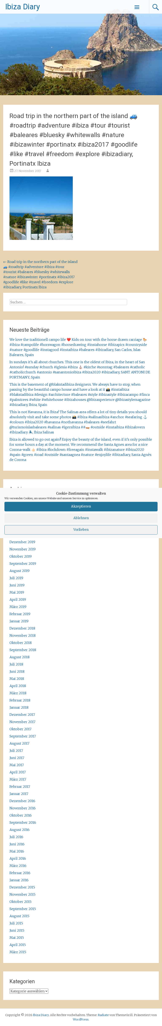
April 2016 (17, 858)
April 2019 (17, 599)
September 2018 (22, 650)
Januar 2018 (18, 707)
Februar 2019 (19, 614)
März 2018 (17, 693)
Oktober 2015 (20, 901)
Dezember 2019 (22, 542)
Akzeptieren (81, 506)
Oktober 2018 (20, 643)
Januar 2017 (18, 794)
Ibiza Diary (22, 6)
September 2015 (22, 909)
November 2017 (22, 722)
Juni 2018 (16, 671)
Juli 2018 (16, 664)
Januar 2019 (18, 621)
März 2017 (17, 779)
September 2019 (22, 563)
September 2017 (22, 736)
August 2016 (19, 830)
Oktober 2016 (20, 815)
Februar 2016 (19, 873)
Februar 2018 (19, 700)
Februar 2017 (19, 786)
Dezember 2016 (22, 801)
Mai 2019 (16, 592)
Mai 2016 (16, 851)
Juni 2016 (16, 844)
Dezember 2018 (22, 628)
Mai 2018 (16, 679)
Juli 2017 (16, 750)
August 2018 (19, 657)
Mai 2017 (16, 765)
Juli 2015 (16, 923)
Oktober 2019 (20, 556)
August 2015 (19, 916)
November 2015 (22, 894)
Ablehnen (81, 518)
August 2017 (19, 743)
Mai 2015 (16, 937)
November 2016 (22, 808)
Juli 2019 (16, 578)
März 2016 (17, 866)
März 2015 (17, 952)
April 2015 (17, 945)
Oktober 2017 (20, 729)
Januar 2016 (18, 880)
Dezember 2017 (22, 714)
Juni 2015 (16, 930)
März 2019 (17, 607)
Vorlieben (81, 530)
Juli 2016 (16, 837)
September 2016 (22, 822)
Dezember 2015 (22, 887)
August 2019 (19, 571)
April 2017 (17, 772)
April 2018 (17, 686)
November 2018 (22, 635)
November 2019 (22, 549)
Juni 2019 (16, 585)
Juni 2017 (16, 758)
